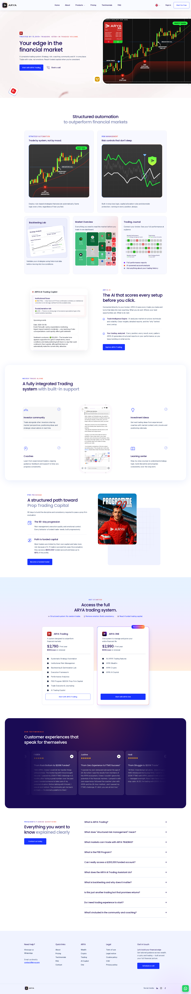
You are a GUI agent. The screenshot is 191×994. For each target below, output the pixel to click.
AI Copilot (85, 961)
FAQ (57, 961)
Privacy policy (111, 965)
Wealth (83, 950)
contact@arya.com (32, 962)
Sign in (168, 5)
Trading (84, 957)
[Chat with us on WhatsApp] (185, 988)
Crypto (84, 953)
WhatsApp (28, 953)
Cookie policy (111, 957)
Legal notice (111, 953)
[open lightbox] (51, 756)
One (82, 965)
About (57, 950)
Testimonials (60, 957)
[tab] (42, 419)
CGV (108, 961)
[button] (80, 5)
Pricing (58, 953)
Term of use (111, 950)
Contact (58, 965)
